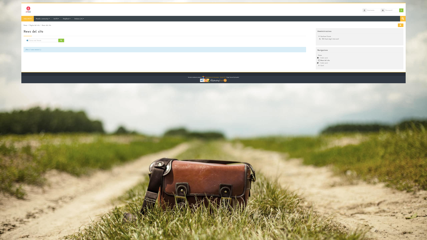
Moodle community (42, 19)
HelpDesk (66, 19)
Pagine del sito (35, 25)
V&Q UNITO (28, 19)
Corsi (322, 65)
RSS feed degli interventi (330, 39)
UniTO (56, 19)
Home (320, 55)
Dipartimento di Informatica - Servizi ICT (215, 77)
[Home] (28, 9)
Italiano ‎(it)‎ (78, 19)
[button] (401, 25)
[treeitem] (359, 37)
